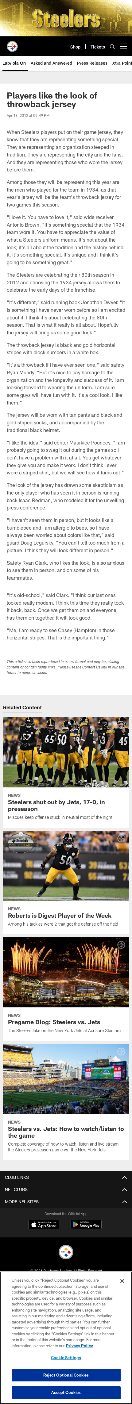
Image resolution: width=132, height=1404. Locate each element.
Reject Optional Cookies (66, 1375)
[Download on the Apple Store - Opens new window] (44, 1225)
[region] (66, 1337)
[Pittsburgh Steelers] (66, 1252)
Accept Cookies (66, 1392)
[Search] (112, 46)
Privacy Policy (79, 1345)
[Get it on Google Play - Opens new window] (86, 1227)
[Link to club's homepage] (12, 44)
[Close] (122, 1281)
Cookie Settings (66, 1357)
